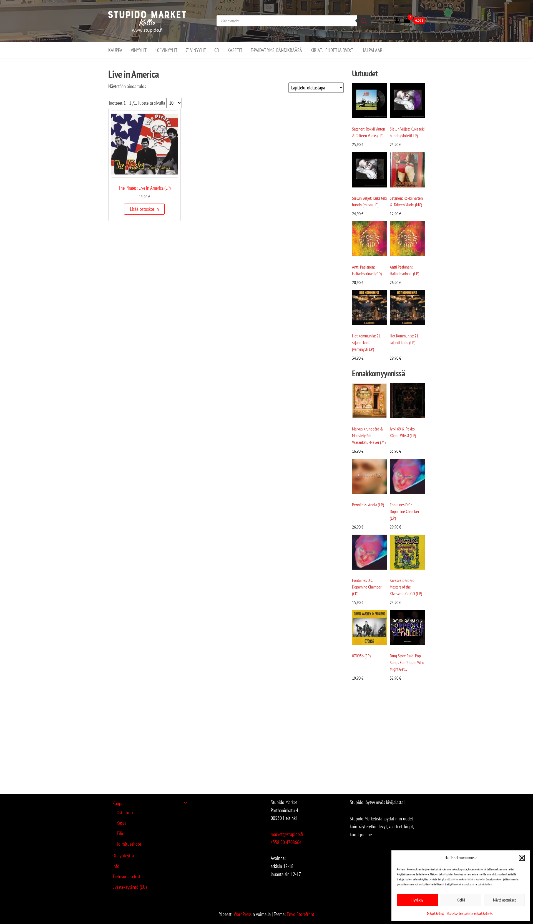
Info (115, 866)
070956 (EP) (361, 655)
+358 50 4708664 (286, 842)
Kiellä (461, 900)
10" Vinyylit (166, 50)
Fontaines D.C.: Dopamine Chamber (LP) (404, 511)
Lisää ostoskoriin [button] (144, 209)
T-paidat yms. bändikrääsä (276, 50)
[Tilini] (397, 20)
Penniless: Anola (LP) (368, 504)
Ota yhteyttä (123, 855)
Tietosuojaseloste (127, 876)
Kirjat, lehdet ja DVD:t (331, 50)
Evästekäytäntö (435, 913)
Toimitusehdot (129, 844)
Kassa (121, 823)
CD (216, 50)
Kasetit (234, 50)
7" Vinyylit (196, 50)
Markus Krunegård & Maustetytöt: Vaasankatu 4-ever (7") (369, 435)
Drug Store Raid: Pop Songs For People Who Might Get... (407, 662)
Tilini (121, 833)
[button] (522, 858)
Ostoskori (125, 812)
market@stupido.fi (287, 834)
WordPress (243, 914)
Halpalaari (372, 50)
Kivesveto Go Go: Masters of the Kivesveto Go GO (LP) (406, 586)
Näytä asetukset (504, 900)
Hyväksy (417, 900)
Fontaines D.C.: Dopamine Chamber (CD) (366, 586)
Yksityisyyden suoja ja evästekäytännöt (469, 913)
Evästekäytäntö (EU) (129, 887)
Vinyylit (139, 50)
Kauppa (115, 50)
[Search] (364, 20)
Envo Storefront (300, 914)
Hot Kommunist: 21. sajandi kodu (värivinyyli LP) (366, 342)
